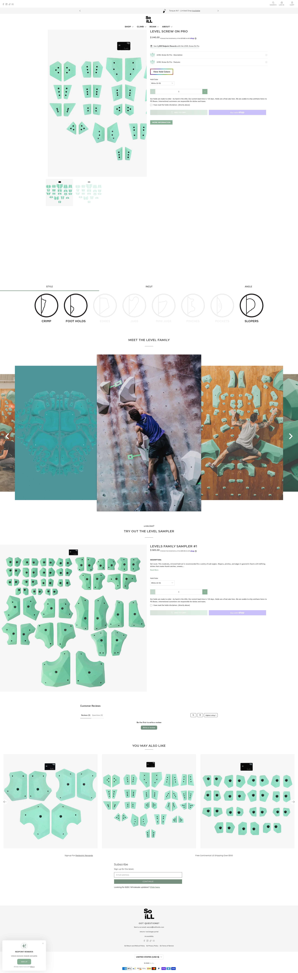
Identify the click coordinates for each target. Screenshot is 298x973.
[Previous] (80, 10)
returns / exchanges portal (149, 932)
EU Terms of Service (167, 946)
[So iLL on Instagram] (7, 4)
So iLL (152, 963)
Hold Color (154, 79)
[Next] (218, 10)
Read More (154, 570)
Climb (140, 27)
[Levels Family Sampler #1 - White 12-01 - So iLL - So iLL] (73, 618)
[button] (7, 436)
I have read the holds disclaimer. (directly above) (171, 105)
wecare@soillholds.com (155, 927)
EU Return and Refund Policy (134, 946)
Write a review (149, 727)
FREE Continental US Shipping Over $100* (91, 11)
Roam (153, 27)
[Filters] (200, 715)
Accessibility (149, 936)
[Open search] (193, 715)
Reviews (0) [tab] (85, 715)
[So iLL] (149, 19)
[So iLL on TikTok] (10, 4)
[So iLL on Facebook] (3, 4)
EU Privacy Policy (152, 946)
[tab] (49, 287)
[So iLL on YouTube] (13, 4)
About (166, 27)
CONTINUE (148, 881)
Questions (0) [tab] (97, 715)
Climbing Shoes (193, 855)
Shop (128, 27)
